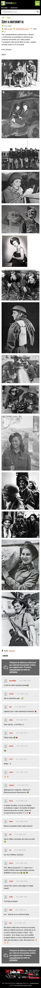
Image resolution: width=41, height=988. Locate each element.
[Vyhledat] (37, 12)
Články (9, 18)
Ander (11, 896)
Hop (10, 707)
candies (10, 29)
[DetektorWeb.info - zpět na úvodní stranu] (9, 3)
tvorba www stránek (27, 985)
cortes (11, 772)
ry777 (11, 759)
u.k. (10, 850)
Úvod (3, 18)
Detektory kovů (19, 983)
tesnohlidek (12, 680)
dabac (11, 720)
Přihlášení (4, 8)
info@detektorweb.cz (34, 983)
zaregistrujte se (16, 670)
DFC (10, 834)
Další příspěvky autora (22, 29)
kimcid (11, 746)
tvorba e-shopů (20, 985)
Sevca (11, 733)
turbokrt (11, 785)
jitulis (10, 910)
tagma (11, 821)
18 (5, 32)
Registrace (14, 8)
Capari (11, 881)
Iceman (11, 693)
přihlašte (13, 672)
